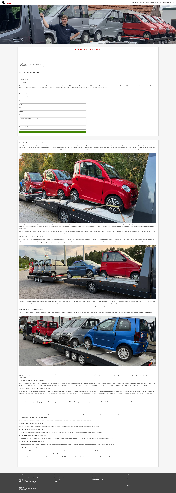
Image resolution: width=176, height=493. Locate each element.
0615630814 (94, 478)
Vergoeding (21, 479)
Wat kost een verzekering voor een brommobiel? (27, 481)
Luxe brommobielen (22, 489)
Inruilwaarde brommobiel (23, 484)
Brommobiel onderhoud (23, 485)
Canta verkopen (21, 487)
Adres (173, 2)
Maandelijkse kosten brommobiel (25, 486)
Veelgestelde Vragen (167, 2)
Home (133, 2)
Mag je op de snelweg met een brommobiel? (27, 482)
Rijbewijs (160, 2)
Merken (156, 2)
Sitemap (128, 485)
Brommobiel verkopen (22, 480)
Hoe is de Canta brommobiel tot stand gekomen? (27, 488)
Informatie (152, 2)
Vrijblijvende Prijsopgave (144, 2)
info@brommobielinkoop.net (97, 479)
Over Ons (136, 2)
